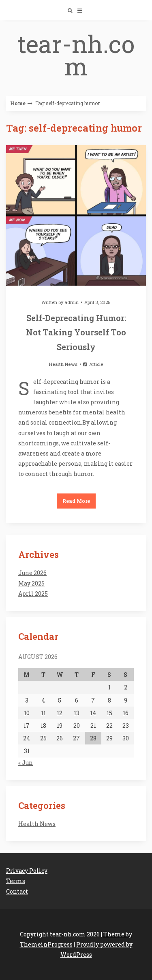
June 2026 (32, 573)
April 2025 (33, 593)
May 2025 (31, 583)
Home (18, 103)
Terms (15, 881)
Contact (17, 891)
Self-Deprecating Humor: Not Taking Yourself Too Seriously (76, 332)
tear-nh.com (76, 54)
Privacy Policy (26, 870)
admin (71, 302)
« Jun (25, 762)
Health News (63, 364)
